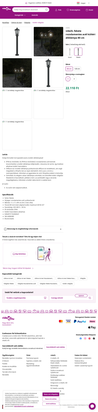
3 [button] (74, 79)
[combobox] (30, 9)
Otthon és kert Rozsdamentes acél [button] (45, 278)
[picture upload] (44, 253)
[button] (70, 54)
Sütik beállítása (56, 380)
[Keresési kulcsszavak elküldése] (46, 9)
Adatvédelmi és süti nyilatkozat (24, 406)
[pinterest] (89, 338)
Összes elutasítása (51, 399)
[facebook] (81, 338)
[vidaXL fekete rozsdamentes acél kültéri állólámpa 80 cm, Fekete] (17, 41)
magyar (83, 3)
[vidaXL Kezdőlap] (6, 8)
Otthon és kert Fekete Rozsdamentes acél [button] (67, 278)
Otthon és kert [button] (8, 278)
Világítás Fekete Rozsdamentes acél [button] (50, 284)
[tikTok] (94, 338)
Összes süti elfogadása (51, 394)
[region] (31, 399)
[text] (72, 88)
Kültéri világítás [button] (68, 284)
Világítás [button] (83, 278)
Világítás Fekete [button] (9, 284)
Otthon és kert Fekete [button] (24, 278)
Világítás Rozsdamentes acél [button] (27, 284)
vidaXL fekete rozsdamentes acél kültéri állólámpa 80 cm (80, 34)
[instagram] (85, 338)
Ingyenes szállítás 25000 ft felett (40, 3)
